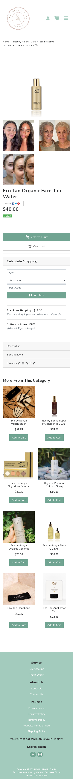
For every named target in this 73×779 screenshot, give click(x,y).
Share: (8, 203)
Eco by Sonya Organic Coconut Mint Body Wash (19, 549)
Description (13, 346)
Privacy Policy (36, 708)
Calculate (38, 295)
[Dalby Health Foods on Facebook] (33, 754)
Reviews (12, 363)
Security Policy (36, 714)
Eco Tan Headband (18, 608)
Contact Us (36, 694)
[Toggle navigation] (66, 18)
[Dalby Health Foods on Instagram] (40, 754)
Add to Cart (38, 237)
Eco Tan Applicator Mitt (54, 609)
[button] (36, 246)
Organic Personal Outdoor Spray (54, 484)
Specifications (15, 354)
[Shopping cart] (57, 18)
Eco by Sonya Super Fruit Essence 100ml (54, 422)
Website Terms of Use (36, 725)
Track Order (36, 675)
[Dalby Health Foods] (18, 18)
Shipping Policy (36, 731)
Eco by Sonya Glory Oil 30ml (54, 547)
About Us (36, 688)
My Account (37, 669)
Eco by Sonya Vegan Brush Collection (19, 424)
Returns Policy (36, 720)
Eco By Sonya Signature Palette (18, 484)
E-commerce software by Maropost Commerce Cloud (36, 772)
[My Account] (48, 18)
